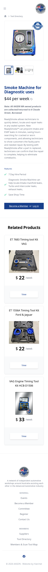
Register (24, 514)
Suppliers (24, 533)
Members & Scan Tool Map (24, 544)
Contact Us (24, 519)
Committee (24, 508)
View (24, 294)
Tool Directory (16, 16)
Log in (36, 206)
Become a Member (18, 206)
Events (24, 498)
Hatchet (38, 563)
